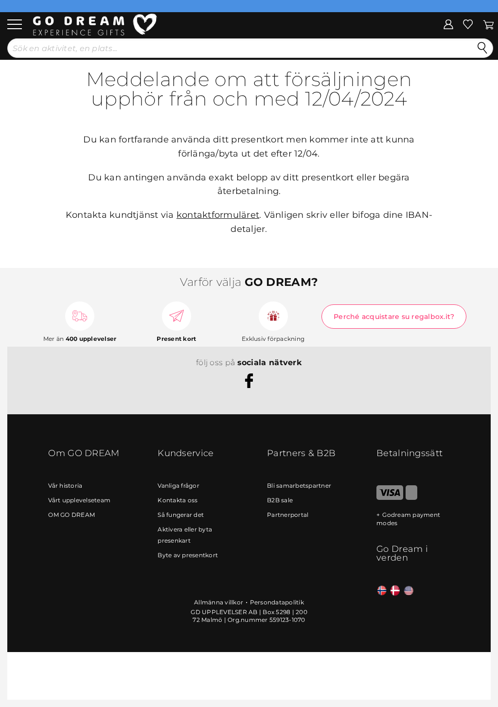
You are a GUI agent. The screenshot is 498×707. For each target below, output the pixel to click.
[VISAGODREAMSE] (389, 497)
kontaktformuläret (218, 215)
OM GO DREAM (71, 514)
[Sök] (482, 48)
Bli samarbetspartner (299, 485)
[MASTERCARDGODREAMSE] (411, 497)
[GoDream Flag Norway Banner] (382, 591)
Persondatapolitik (277, 602)
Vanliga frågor (178, 485)
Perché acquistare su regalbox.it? (394, 316)
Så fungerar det (181, 514)
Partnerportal (287, 514)
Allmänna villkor (218, 602)
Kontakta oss (177, 500)
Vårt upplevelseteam (79, 500)
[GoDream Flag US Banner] (408, 591)
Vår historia (65, 485)
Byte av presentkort (188, 555)
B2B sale (280, 500)
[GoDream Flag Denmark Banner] (395, 591)
